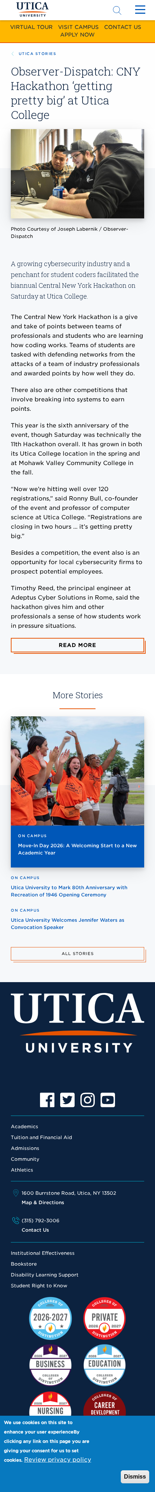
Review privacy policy (57, 1459)
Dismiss (135, 1477)
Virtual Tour (31, 27)
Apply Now (77, 34)
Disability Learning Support (45, 1275)
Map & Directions (43, 1202)
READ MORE (77, 645)
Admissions (25, 1148)
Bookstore (24, 1264)
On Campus (32, 836)
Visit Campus (78, 27)
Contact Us (122, 27)
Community (25, 1159)
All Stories (78, 953)
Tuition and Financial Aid (41, 1137)
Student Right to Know (39, 1285)
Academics (24, 1126)
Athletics (22, 1170)
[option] (47, 1100)
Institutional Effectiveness (43, 1253)
